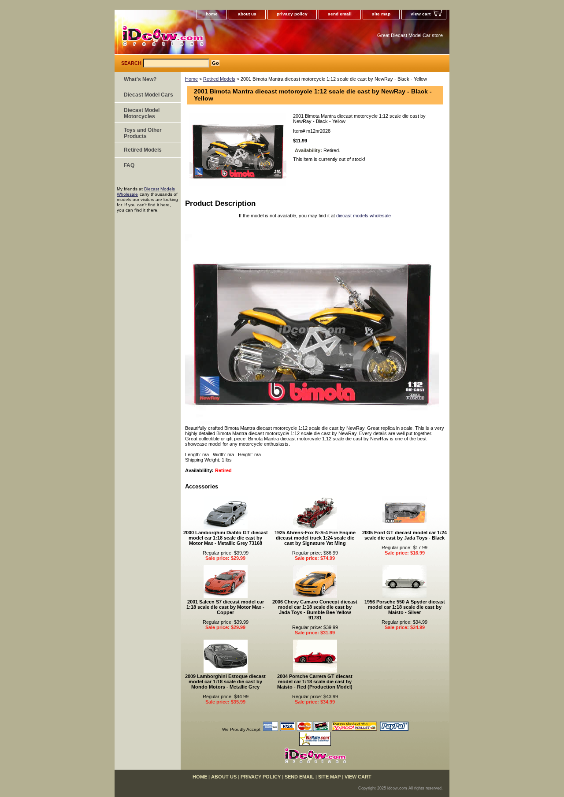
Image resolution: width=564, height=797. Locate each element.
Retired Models (219, 79)
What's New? (140, 79)
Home (191, 79)
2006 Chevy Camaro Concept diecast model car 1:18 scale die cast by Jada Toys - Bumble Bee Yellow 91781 (314, 609)
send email (340, 13)
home (212, 13)
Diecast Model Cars (148, 95)
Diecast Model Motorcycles (142, 113)
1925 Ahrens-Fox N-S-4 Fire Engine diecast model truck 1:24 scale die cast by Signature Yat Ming (315, 538)
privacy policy (292, 13)
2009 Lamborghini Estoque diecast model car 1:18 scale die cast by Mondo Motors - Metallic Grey (225, 681)
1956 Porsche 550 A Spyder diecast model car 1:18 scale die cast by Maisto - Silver (404, 607)
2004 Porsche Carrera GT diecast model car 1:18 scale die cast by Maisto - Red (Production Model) (314, 681)
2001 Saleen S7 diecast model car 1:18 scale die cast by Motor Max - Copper (225, 607)
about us (247, 13)
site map (381, 13)
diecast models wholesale (363, 215)
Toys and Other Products (143, 133)
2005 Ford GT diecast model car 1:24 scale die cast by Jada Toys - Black (404, 535)
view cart (420, 13)
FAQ (129, 165)
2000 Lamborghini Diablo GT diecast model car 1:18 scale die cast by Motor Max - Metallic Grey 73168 (225, 538)
